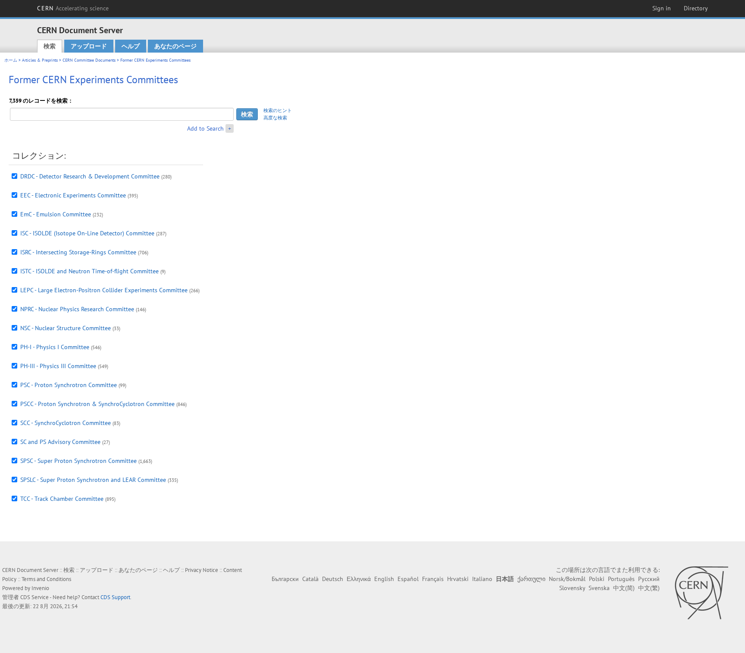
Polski (596, 579)
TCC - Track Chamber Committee (61, 499)
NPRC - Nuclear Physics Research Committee (77, 309)
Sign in (661, 8)
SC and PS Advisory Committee (60, 442)
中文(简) (624, 588)
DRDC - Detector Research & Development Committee (90, 176)
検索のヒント (277, 110)
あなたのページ (175, 46)
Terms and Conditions (46, 579)
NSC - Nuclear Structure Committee (65, 328)
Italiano (482, 579)
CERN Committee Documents (89, 60)
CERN (73, 8)
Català (310, 579)
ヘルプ (131, 46)
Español (408, 579)
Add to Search (205, 128)
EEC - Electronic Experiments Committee (73, 195)
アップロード (89, 46)
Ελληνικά (359, 579)
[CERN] (701, 593)
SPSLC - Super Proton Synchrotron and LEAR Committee (93, 480)
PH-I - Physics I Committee (54, 347)
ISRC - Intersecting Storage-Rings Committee (78, 252)
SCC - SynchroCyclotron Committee (65, 423)
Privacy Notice (201, 570)
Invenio (40, 588)
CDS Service (34, 597)
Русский (649, 579)
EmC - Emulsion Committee (55, 214)
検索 (50, 46)
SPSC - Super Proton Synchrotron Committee (78, 461)
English (384, 579)
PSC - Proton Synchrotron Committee (68, 385)
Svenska (599, 588)
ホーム (10, 60)
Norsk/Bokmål (567, 579)
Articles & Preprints (40, 60)
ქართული (531, 579)
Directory (696, 8)
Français (433, 579)
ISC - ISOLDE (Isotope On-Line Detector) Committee (87, 233)
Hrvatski (458, 579)
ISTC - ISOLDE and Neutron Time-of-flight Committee (89, 271)
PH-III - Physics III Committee (58, 366)
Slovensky (572, 588)
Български (285, 579)
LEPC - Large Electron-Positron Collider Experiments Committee (104, 290)
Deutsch (332, 579)
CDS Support (115, 597)
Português (621, 579)
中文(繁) (649, 588)
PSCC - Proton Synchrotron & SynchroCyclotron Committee (97, 404)
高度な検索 (275, 118)
